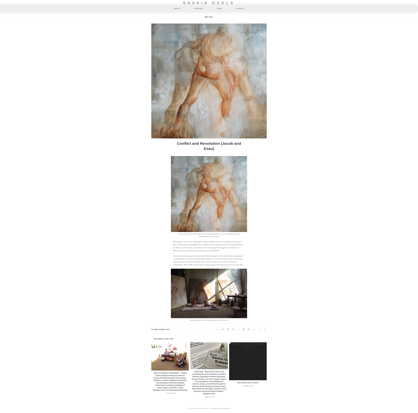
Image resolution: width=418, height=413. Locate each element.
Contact (240, 8)
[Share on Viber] (238, 329)
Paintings (198, 8)
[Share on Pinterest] (228, 329)
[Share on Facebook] (223, 329)
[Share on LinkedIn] (233, 329)
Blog (219, 8)
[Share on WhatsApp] (264, 329)
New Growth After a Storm (248, 383)
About (177, 8)
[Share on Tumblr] (254, 329)
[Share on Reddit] (249, 329)
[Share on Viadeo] (259, 329)
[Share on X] (217, 329)
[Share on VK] (243, 329)
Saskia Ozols (209, 3)
